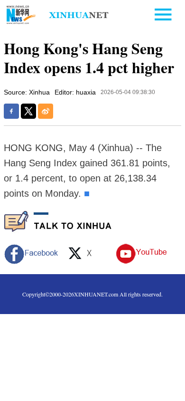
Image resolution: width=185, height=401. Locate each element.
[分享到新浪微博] (45, 111)
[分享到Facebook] (11, 111)
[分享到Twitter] (28, 111)
